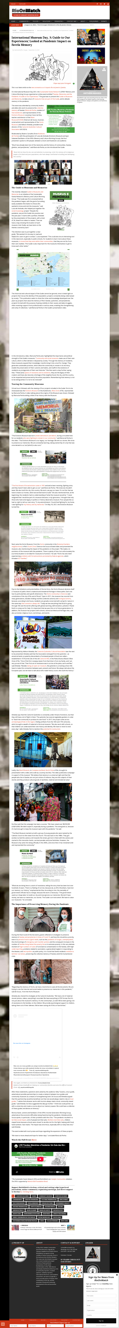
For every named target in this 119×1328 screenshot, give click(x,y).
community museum (45, 1196)
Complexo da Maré (38, 770)
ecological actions (65, 599)
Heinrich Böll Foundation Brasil (37, 1181)
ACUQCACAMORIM (40, 1078)
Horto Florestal (36, 1206)
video (42, 1221)
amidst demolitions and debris (45, 436)
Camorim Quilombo (22, 1196)
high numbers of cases (28, 947)
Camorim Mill (44, 659)
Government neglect (63, 1203)
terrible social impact (19, 1120)
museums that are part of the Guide (46, 99)
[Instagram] (100, 4)
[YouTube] (108, 4)
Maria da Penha (30, 110)
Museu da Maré (31, 1210)
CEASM (20, 120)
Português (22, 4)
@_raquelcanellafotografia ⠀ (26, 1087)
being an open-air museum (36, 666)
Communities (24, 21)
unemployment (67, 940)
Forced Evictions (47, 1203)
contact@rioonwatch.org (67, 1247)
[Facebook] (97, 4)
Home (13, 21)
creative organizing (31, 1199)
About (83, 21)
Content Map (71, 21)
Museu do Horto (45, 1210)
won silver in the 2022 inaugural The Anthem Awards (92, 98)
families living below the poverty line (32, 944)
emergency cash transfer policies (37, 942)
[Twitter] (104, 4)
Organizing (58, 21)
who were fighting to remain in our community (39, 438)
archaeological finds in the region (23, 722)
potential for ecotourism (51, 729)
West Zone (55, 391)
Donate (104, 21)
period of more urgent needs (28, 940)
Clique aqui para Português (62, 83)
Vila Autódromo (17, 113)
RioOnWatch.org (49, 1259)
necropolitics (27, 951)
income (60, 1206)
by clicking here (26, 1192)
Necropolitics (58, 1210)
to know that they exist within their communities (36, 241)
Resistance (46, 1214)
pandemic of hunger (55, 940)
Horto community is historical (57, 594)
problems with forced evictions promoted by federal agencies (42, 556)
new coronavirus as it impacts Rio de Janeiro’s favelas (48, 87)
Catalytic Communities (58, 1179)
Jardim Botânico (18, 1210)
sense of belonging (59, 1214)
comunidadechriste (44, 1083)
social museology (18, 211)
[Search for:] (98, 25)
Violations (46, 21)
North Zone (50, 770)
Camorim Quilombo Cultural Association (51, 651)
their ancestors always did (30, 603)
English (13, 4)
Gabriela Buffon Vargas (21, 50)
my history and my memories (34, 505)
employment (64, 1199)
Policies (35, 21)
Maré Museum (24, 770)
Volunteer (63, 1255)
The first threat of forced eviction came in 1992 (28, 486)
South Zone (32, 546)
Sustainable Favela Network (49, 92)
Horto (42, 544)
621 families (22, 558)
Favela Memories (33, 1203)
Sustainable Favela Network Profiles (25, 1221)
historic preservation (20, 1206)
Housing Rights (50, 1206)
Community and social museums (47, 358)
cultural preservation (49, 1199)
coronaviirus (17, 1199)
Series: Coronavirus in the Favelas (24, 1217)
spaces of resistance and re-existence (37, 373)
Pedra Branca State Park (32, 1214)
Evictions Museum (18, 115)
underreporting (17, 949)
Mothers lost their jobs (56, 1120)
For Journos (93, 21)
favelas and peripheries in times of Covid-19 (34, 937)
